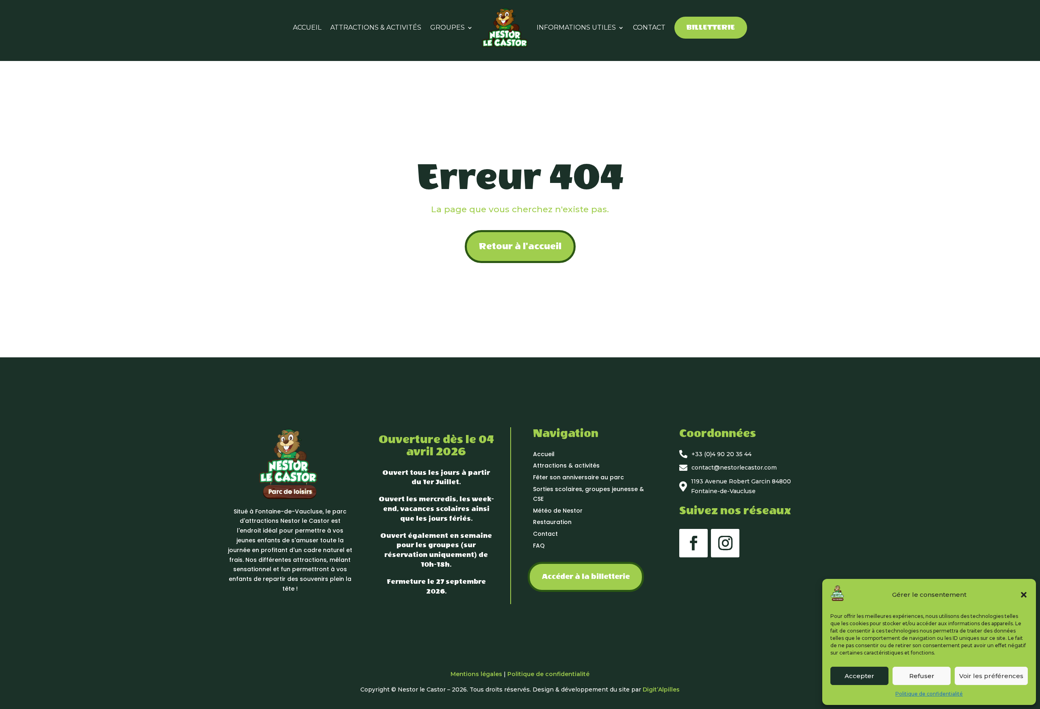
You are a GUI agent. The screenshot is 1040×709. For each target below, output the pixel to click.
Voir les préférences (991, 676)
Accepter (859, 676)
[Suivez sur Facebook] (693, 543)
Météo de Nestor (558, 511)
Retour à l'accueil (520, 246)
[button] (1024, 595)
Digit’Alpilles (661, 689)
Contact (545, 534)
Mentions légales (476, 674)
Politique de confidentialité (929, 694)
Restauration (552, 522)
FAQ (539, 546)
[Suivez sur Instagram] (725, 543)
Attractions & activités (566, 465)
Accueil (544, 454)
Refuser (921, 676)
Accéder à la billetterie (586, 576)
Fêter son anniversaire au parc (578, 477)
